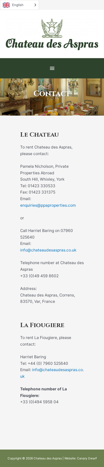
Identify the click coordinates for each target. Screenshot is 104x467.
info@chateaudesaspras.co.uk (48, 250)
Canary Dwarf (87, 458)
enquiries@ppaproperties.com (48, 205)
